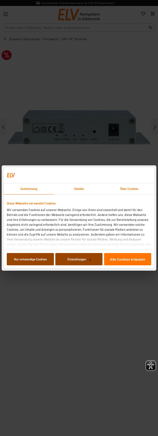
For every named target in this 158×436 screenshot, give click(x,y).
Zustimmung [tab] (28, 189)
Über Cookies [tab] (129, 189)
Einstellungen (76, 259)
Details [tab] (79, 189)
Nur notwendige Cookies (30, 259)
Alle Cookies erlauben (127, 259)
